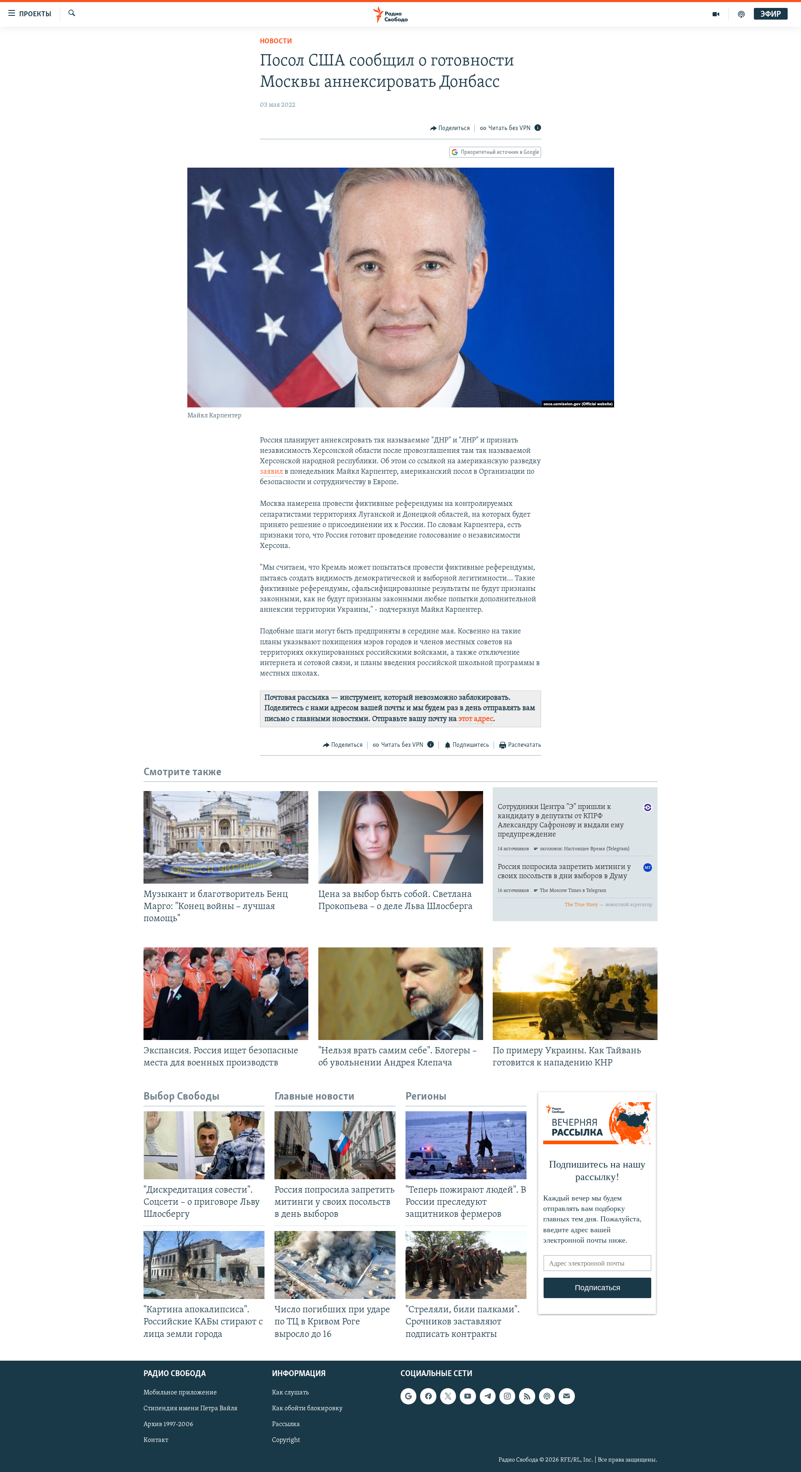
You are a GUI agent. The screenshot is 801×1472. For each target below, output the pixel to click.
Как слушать (290, 1392)
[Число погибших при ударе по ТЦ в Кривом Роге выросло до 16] (335, 1265)
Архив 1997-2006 (168, 1424)
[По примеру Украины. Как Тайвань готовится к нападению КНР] (575, 993)
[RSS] (527, 1396)
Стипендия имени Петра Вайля (190, 1408)
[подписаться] (566, 1396)
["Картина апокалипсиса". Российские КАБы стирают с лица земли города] (204, 1265)
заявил (271, 472)
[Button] (450, 128)
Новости (276, 41)
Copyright (286, 1440)
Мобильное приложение (180, 1392)
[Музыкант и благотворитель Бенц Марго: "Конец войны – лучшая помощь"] (226, 837)
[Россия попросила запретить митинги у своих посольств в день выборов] (335, 1145)
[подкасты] (741, 14)
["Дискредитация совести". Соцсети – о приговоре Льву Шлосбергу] (204, 1145)
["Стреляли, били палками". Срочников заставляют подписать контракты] (466, 1265)
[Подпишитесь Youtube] (468, 1396)
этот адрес (475, 719)
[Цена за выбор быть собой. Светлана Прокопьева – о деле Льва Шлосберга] (400, 837)
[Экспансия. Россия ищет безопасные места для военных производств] (226, 993)
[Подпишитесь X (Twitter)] (448, 1396)
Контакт (156, 1440)
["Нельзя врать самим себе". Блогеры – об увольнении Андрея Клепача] (400, 993)
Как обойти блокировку (307, 1408)
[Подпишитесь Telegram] (488, 1396)
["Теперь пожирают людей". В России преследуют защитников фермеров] (466, 1145)
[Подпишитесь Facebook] (428, 1396)
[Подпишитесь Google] (408, 1396)
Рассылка (286, 1424)
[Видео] (716, 14)
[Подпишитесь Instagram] (507, 1396)
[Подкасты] (547, 1396)
